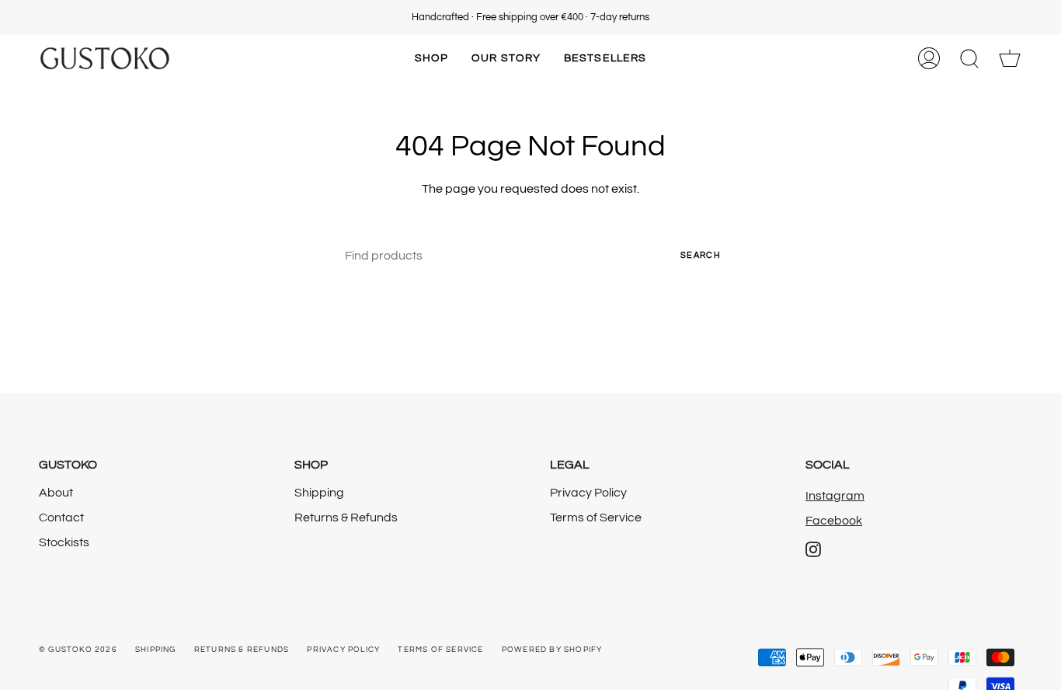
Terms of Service (596, 517)
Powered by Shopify (552, 649)
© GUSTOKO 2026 (78, 649)
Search (700, 255)
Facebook (833, 520)
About (56, 492)
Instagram (834, 496)
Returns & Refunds (346, 517)
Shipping (319, 492)
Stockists (64, 542)
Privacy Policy (588, 492)
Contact (61, 517)
